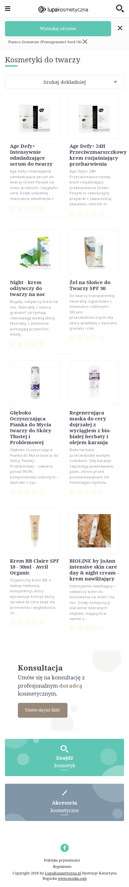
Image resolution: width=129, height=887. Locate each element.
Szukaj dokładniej (64, 82)
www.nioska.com (72, 878)
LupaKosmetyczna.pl (63, 873)
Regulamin (62, 866)
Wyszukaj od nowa (58, 28)
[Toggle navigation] (7, 9)
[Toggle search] (120, 9)
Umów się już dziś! (42, 710)
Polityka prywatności (62, 860)
